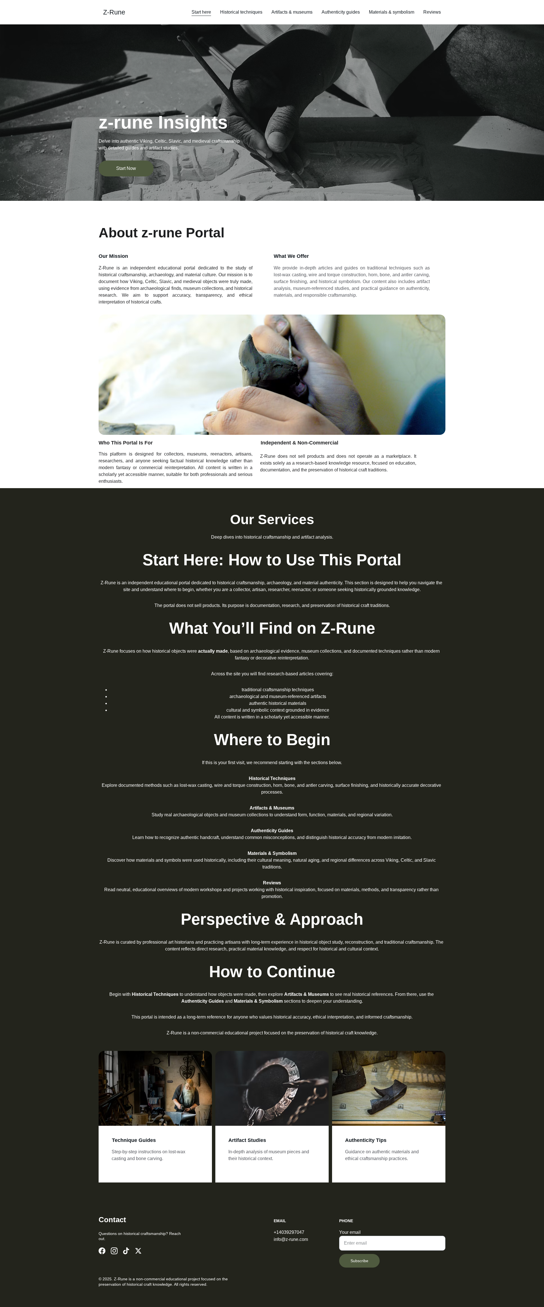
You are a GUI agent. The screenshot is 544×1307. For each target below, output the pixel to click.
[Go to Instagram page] (114, 1250)
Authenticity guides (341, 12)
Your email (350, 1232)
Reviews (432, 12)
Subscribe (359, 1260)
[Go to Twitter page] (138, 1250)
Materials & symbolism (391, 12)
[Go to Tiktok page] (126, 1250)
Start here (201, 12)
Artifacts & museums (292, 12)
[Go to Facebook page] (102, 1250)
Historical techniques (241, 12)
